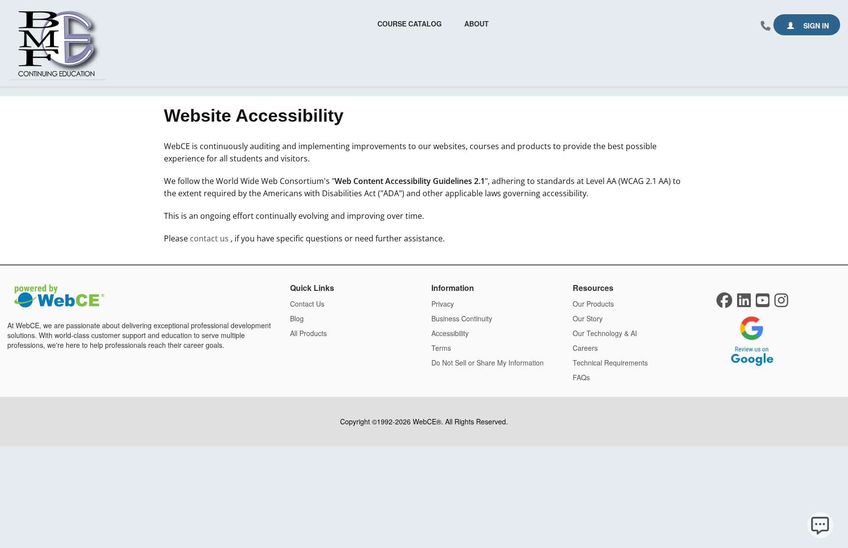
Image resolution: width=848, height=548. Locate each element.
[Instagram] (781, 303)
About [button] (476, 23)
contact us (210, 238)
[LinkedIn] (744, 303)
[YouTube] (762, 303)
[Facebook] (724, 303)
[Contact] (765, 26)
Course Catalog (409, 23)
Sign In (815, 25)
